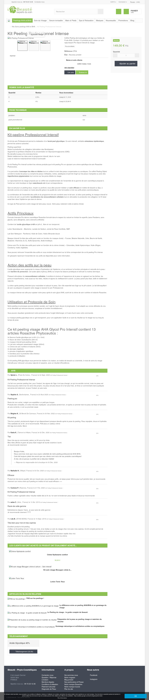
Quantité (116, 51)
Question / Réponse (49, 677)
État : (66, 55)
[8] (73, 63)
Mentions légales (48, 682)
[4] (68, 63)
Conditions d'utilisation (50, 684)
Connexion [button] (122, 2)
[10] (76, 63)
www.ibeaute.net (39, 183)
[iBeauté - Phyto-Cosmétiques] (29, 9)
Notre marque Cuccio (72, 686)
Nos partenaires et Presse (74, 682)
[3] (67, 63)
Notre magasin (69, 677)
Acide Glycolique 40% (19, 642)
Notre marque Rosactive (73, 684)
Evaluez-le (83, 72)
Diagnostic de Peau (49, 689)
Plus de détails (69, 46)
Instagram (93, 679)
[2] (65, 63)
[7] (72, 63)
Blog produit (68, 679)
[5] (69, 63)
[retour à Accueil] (8, 26)
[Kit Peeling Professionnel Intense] (22, 46)
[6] (71, 63)
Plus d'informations (62, 698)
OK (135, 696)
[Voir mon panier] (129, 2)
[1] (64, 63)
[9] (74, 63)
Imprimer (12, 56)
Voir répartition (69, 68)
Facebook (93, 675)
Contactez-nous (39, 2)
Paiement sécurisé (48, 686)
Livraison (45, 679)
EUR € (113, 2)
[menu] (118, 11)
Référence (68, 51)
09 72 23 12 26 (30, 684)
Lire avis (70, 72)
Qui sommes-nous (71, 675)
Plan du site (68, 689)
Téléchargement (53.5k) (24, 651)
